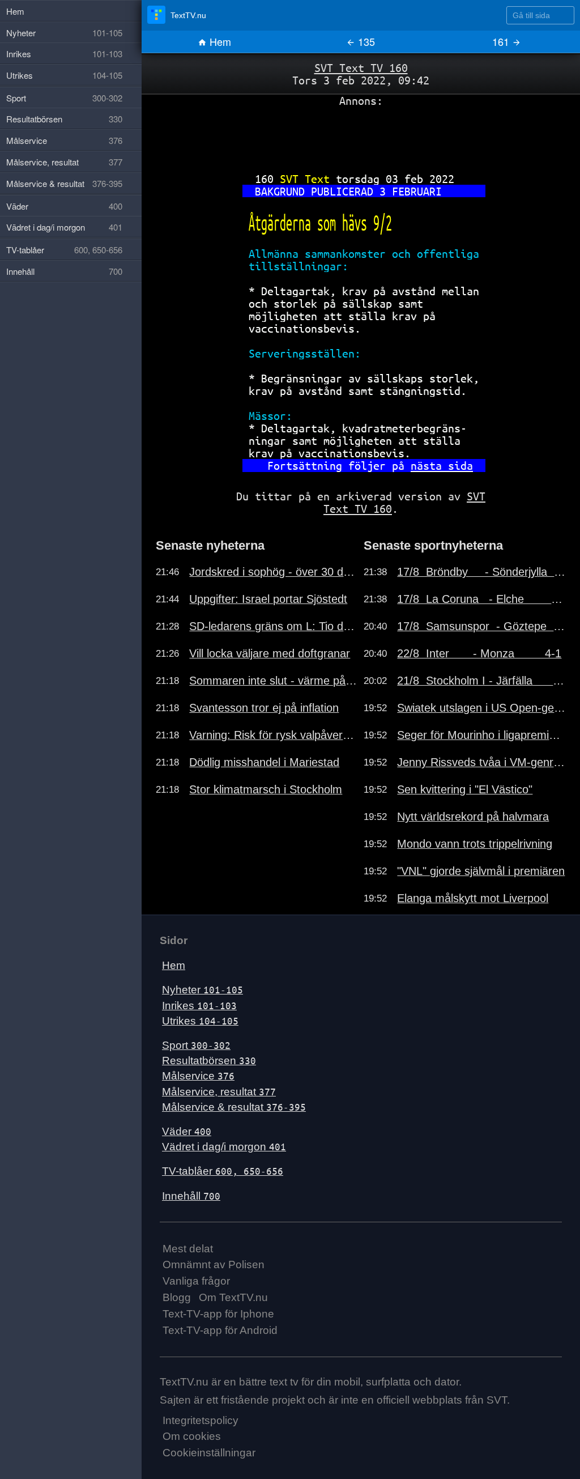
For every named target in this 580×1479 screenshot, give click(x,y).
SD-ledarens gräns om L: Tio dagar (273, 626)
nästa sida (442, 465)
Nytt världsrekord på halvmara (473, 816)
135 (365, 41)
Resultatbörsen (209, 1060)
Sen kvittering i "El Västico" (464, 789)
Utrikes (200, 1021)
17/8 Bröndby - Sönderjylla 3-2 (481, 572)
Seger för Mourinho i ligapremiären (481, 735)
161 (502, 41)
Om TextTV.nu (233, 1297)
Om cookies (192, 1436)
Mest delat (188, 1249)
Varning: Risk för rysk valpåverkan (273, 735)
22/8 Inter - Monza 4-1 (479, 653)
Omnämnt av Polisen (214, 1264)
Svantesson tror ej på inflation (264, 708)
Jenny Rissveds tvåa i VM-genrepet (481, 762)
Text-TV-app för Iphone (218, 1314)
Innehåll (191, 1196)
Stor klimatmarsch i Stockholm (265, 789)
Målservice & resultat (234, 1107)
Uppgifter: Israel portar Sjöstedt (268, 599)
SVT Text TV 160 (361, 67)
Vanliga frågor (196, 1281)
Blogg (177, 1297)
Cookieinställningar (209, 1453)
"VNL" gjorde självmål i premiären (481, 871)
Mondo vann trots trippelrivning (474, 844)
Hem (219, 41)
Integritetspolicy (200, 1420)
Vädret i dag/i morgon (224, 1147)
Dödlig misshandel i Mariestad (264, 762)
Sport (196, 1045)
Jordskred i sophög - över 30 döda (273, 572)
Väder (186, 1131)
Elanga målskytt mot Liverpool (472, 898)
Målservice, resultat (219, 1092)
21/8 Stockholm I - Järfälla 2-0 (481, 680)
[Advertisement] (361, 135)
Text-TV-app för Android (220, 1330)
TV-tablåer (222, 1171)
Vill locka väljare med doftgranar (269, 653)
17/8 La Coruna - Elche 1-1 (481, 599)
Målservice (198, 1076)
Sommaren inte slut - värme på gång (273, 680)
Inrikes (199, 1006)
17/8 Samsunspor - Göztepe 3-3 (481, 626)
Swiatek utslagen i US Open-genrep (481, 708)
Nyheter (202, 990)
